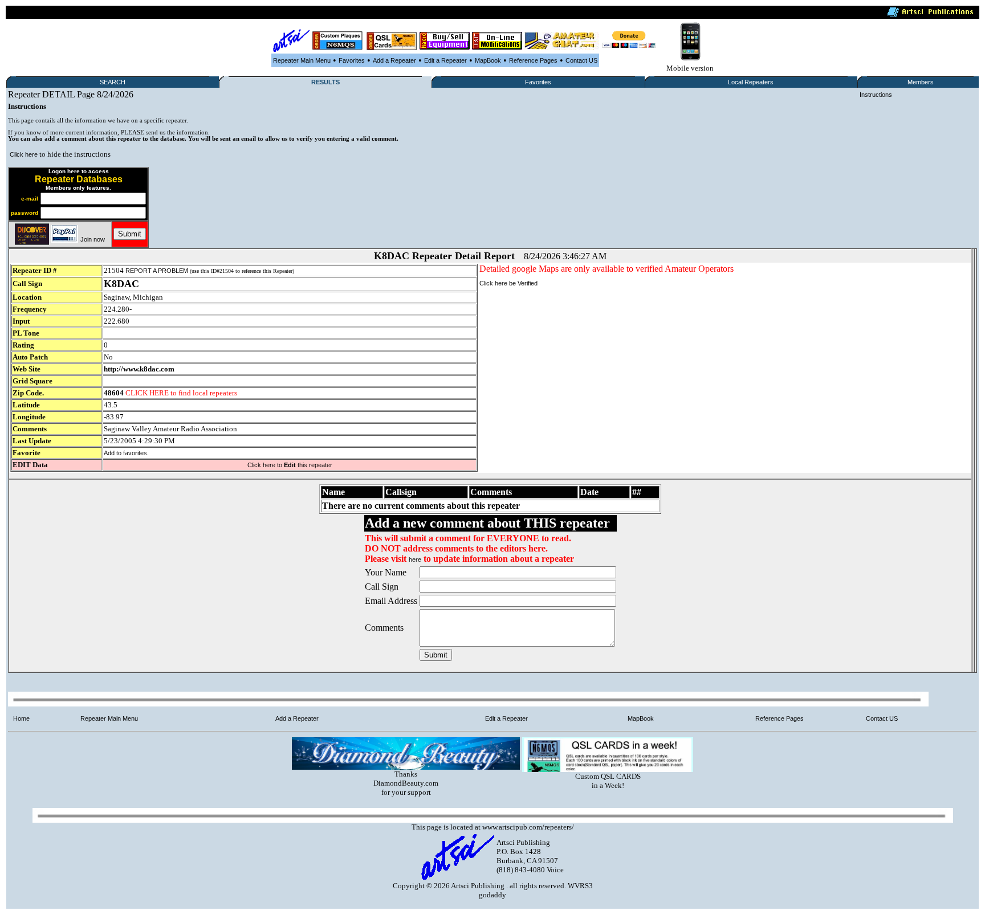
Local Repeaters (751, 82)
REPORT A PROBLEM (156, 270)
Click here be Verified (508, 283)
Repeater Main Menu (302, 60)
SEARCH (112, 82)
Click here (24, 154)
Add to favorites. (126, 453)
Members (920, 82)
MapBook (488, 60)
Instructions (876, 94)
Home (21, 718)
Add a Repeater (394, 60)
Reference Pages (533, 60)
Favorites (352, 60)
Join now (92, 239)
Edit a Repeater (445, 60)
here (415, 559)
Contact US (581, 60)
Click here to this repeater (289, 464)
